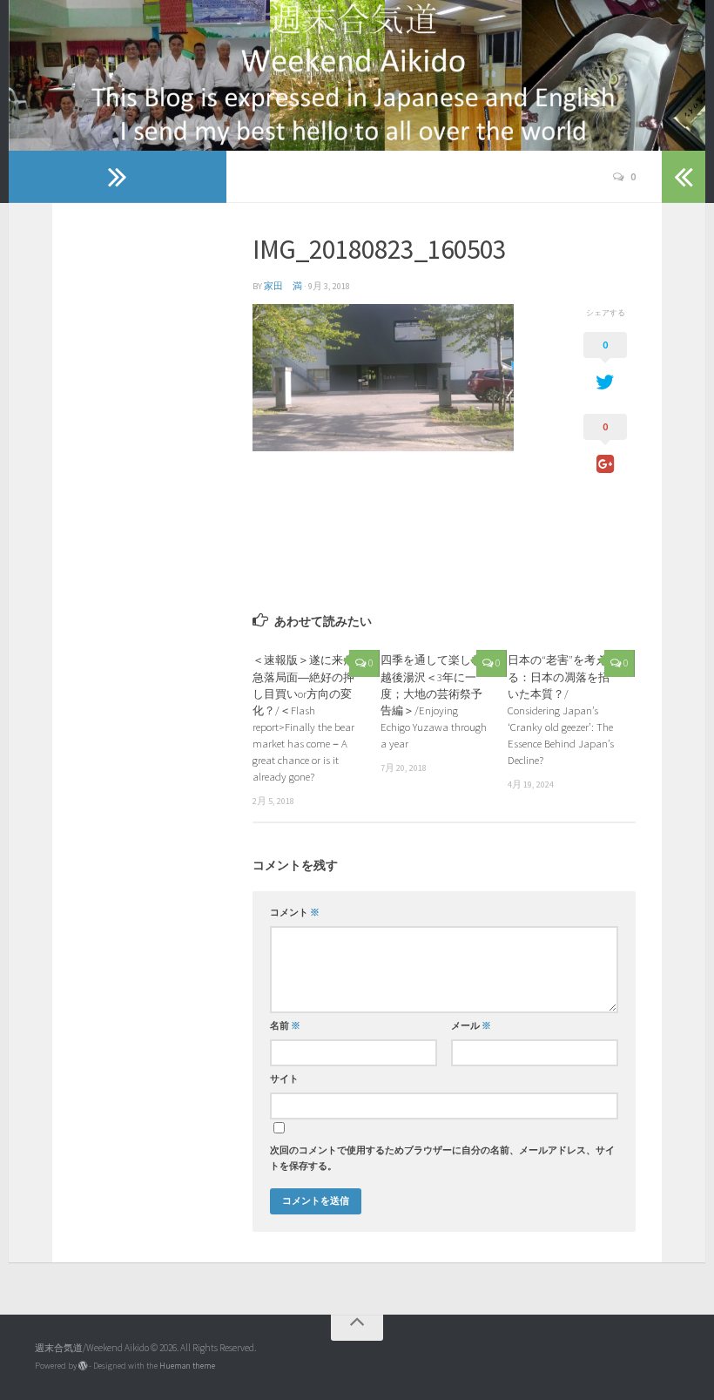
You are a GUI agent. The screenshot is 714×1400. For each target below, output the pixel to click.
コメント (295, 912)
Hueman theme (187, 1365)
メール (471, 1025)
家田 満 (283, 286)
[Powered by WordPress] (82, 1366)
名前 (285, 1025)
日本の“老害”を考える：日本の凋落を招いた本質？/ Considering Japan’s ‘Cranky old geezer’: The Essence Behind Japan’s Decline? (561, 710)
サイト (284, 1079)
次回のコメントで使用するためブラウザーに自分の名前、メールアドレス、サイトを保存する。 (442, 1158)
